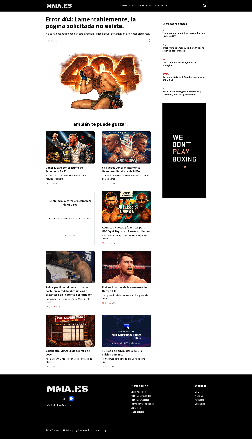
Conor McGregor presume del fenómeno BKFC (65, 169)
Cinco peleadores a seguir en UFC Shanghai (180, 64)
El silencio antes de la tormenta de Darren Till (124, 289)
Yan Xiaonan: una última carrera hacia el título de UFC (183, 35)
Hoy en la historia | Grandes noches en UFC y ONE (183, 78)
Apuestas (143, 5)
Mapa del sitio (137, 411)
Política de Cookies (140, 399)
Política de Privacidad (141, 395)
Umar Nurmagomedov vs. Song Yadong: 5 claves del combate (183, 49)
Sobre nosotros (138, 391)
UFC (113, 5)
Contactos (161, 5)
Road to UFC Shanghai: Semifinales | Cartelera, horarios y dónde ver (181, 93)
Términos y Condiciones (142, 403)
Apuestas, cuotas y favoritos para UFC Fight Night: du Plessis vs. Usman (126, 229)
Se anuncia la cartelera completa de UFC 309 (70, 202)
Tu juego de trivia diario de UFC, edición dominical (122, 352)
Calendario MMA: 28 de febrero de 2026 (68, 352)
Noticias (126, 5)
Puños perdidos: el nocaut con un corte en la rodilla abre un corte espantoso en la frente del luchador (69, 291)
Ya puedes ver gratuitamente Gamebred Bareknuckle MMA (121, 169)
